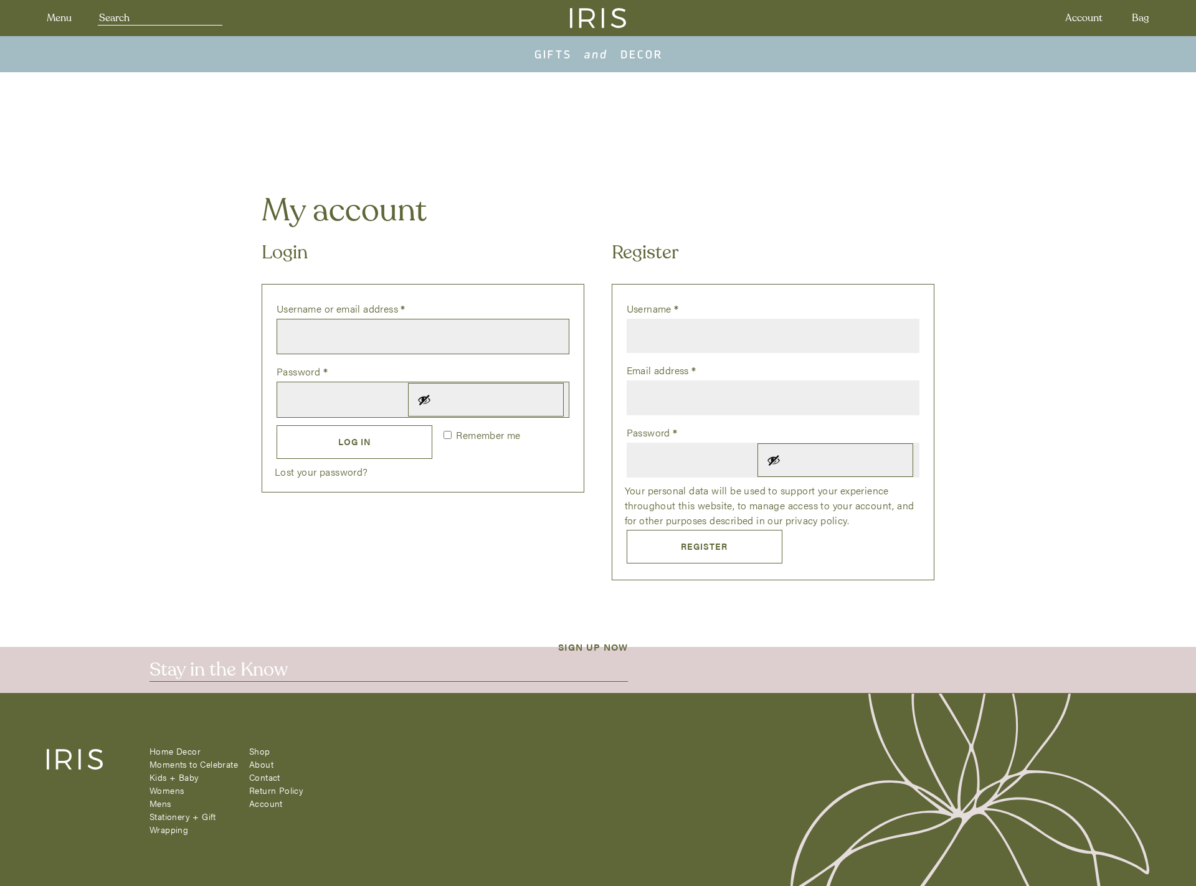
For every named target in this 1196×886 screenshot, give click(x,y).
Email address (681, 369)
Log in (354, 441)
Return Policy (276, 790)
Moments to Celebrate (194, 764)
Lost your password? (321, 471)
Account (1084, 18)
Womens (167, 790)
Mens (160, 803)
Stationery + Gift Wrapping (183, 823)
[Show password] (486, 400)
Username (673, 308)
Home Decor (175, 751)
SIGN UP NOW (593, 646)
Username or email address (361, 308)
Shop (259, 751)
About (261, 764)
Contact (264, 777)
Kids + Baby (174, 777)
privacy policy (816, 520)
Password (322, 371)
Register (704, 546)
